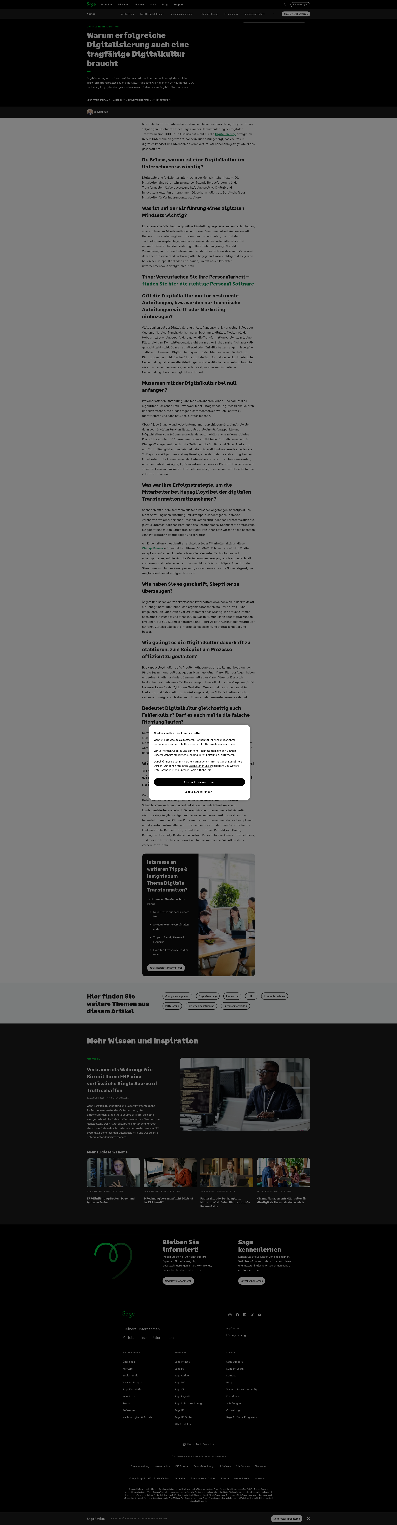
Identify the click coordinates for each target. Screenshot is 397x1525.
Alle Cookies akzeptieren (199, 781)
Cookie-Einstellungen (198, 791)
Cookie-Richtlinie (200, 769)
